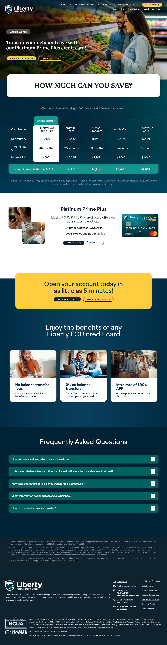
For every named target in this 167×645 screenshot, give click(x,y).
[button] (118, 9)
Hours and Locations (84, 4)
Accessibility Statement (76, 635)
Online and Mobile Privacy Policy (55, 635)
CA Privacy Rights (116, 635)
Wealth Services (152, 9)
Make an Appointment (124, 4)
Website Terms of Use (36, 635)
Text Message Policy (102, 635)
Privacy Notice (90, 635)
